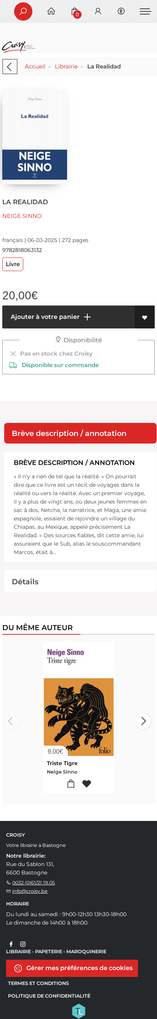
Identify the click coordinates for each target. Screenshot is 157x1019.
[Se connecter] (98, 12)
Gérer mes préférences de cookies (79, 968)
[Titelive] (78, 1010)
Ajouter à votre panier (44, 316)
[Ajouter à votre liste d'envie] (145, 317)
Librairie (66, 66)
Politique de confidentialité (49, 996)
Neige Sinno (22, 215)
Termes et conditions (38, 983)
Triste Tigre (62, 763)
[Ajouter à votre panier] (71, 784)
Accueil (35, 66)
